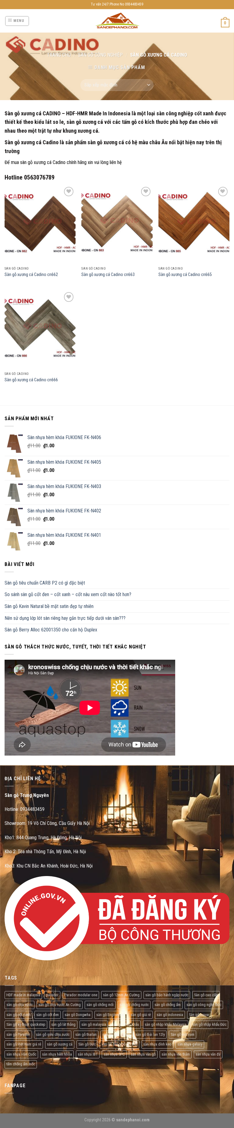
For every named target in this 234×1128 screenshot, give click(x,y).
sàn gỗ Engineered (110, 1014)
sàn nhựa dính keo (157, 1044)
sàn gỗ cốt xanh (18, 1014)
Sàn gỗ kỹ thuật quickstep (25, 1024)
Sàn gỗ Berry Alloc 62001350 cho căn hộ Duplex (51, 630)
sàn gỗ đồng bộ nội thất (119, 1044)
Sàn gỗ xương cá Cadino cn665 (185, 274)
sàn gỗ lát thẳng (63, 1024)
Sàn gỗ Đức (87, 1044)
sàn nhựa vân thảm (175, 1054)
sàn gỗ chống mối (100, 1004)
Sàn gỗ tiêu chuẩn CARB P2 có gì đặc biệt (45, 583)
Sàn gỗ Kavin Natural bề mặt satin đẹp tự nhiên (49, 606)
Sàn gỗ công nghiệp (100, 55)
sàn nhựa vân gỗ (143, 1054)
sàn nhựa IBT (88, 1054)
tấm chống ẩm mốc (20, 1064)
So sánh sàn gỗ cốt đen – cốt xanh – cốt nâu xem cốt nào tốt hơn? (68, 594)
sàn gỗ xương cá (60, 1044)
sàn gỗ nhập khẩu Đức (209, 1024)
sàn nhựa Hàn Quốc (21, 1054)
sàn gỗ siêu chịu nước (52, 1034)
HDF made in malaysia (23, 995)
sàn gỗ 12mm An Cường (121, 995)
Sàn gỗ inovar (199, 1014)
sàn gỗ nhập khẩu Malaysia (165, 1024)
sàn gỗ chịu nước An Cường (59, 1004)
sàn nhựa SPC (114, 1054)
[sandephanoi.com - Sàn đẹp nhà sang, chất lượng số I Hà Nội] (117, 21)
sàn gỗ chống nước (134, 1004)
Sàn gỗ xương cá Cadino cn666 (31, 379)
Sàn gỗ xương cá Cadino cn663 (108, 274)
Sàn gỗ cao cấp (206, 995)
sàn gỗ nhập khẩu (125, 1024)
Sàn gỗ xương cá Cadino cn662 (31, 274)
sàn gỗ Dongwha (77, 1014)
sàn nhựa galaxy (189, 1044)
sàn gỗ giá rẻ (141, 1014)
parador (52, 995)
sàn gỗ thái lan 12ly (150, 1034)
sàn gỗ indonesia (170, 1014)
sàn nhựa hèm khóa (57, 1054)
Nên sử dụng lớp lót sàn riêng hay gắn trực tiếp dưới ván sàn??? (65, 618)
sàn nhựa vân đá (208, 1054)
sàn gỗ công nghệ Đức (203, 1004)
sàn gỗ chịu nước (19, 1004)
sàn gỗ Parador (18, 1034)
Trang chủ (59, 55)
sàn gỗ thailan (86, 1034)
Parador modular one (80, 995)
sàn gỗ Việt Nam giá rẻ (23, 1044)
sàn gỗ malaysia (93, 1024)
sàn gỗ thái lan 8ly (116, 1034)
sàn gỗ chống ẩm (167, 1004)
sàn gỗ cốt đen (47, 1014)
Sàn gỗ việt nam (182, 1034)
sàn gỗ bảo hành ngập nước (166, 995)
